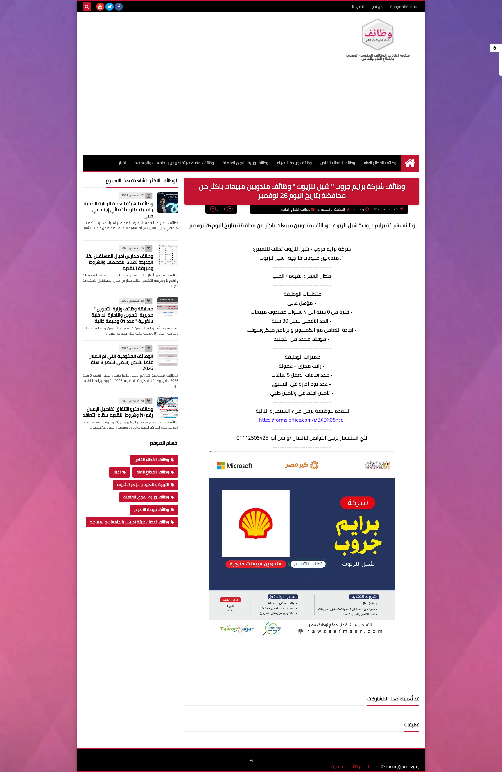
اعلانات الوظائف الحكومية (353, 767)
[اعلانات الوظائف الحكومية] (377, 40)
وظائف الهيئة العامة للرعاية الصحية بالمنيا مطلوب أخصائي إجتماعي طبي (118, 209)
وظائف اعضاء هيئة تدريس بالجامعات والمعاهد (174, 163)
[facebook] (119, 7)
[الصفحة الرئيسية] (410, 163)
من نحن (377, 6)
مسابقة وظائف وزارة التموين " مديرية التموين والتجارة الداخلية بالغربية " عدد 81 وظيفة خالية (122, 314)
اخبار (122, 163)
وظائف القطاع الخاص (337, 163)
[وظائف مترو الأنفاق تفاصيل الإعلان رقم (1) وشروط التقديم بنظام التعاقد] (167, 407)
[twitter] (109, 7)
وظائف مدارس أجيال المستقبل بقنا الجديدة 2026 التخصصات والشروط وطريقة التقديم (119, 262)
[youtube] (100, 7)
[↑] (251, 760)
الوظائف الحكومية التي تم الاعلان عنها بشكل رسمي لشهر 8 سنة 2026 (121, 362)
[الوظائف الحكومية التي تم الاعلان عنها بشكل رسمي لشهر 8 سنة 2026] (167, 355)
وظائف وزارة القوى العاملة (245, 163)
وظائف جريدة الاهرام (294, 163)
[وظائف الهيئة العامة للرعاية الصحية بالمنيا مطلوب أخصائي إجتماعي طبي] (167, 202)
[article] (246, 670)
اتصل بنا (358, 6)
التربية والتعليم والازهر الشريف (143, 484)
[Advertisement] (251, 111)
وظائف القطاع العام (380, 163)
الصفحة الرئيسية (333, 209)
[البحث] (87, 6)
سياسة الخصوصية (403, 6)
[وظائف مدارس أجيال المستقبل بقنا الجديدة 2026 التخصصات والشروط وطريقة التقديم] (167, 255)
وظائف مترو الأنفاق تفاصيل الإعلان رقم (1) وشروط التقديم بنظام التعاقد (118, 411)
